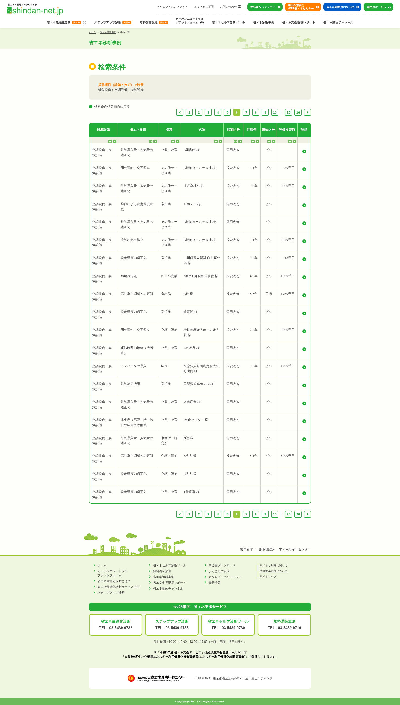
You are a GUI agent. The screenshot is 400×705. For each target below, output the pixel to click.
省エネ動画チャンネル (338, 22)
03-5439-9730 (233, 628)
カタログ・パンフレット (172, 6)
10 (275, 112)
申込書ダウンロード (262, 7)
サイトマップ (268, 576)
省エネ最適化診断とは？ (114, 581)
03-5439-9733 (177, 628)
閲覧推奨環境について (274, 571)
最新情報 (215, 582)
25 (289, 112)
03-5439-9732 (120, 628)
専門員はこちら (376, 7)
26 (298, 112)
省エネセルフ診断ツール (228, 22)
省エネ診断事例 (263, 22)
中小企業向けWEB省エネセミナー (301, 7)
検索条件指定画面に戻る (112, 106)
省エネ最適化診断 (59, 22)
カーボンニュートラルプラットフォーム (190, 20)
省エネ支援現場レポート (298, 22)
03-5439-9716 (289, 628)
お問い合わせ (228, 6)
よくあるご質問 (204, 6)
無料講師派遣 (149, 22)
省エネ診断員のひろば (340, 7)
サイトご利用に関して (274, 565)
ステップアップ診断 (107, 22)
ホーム (92, 32)
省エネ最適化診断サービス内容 (118, 587)
